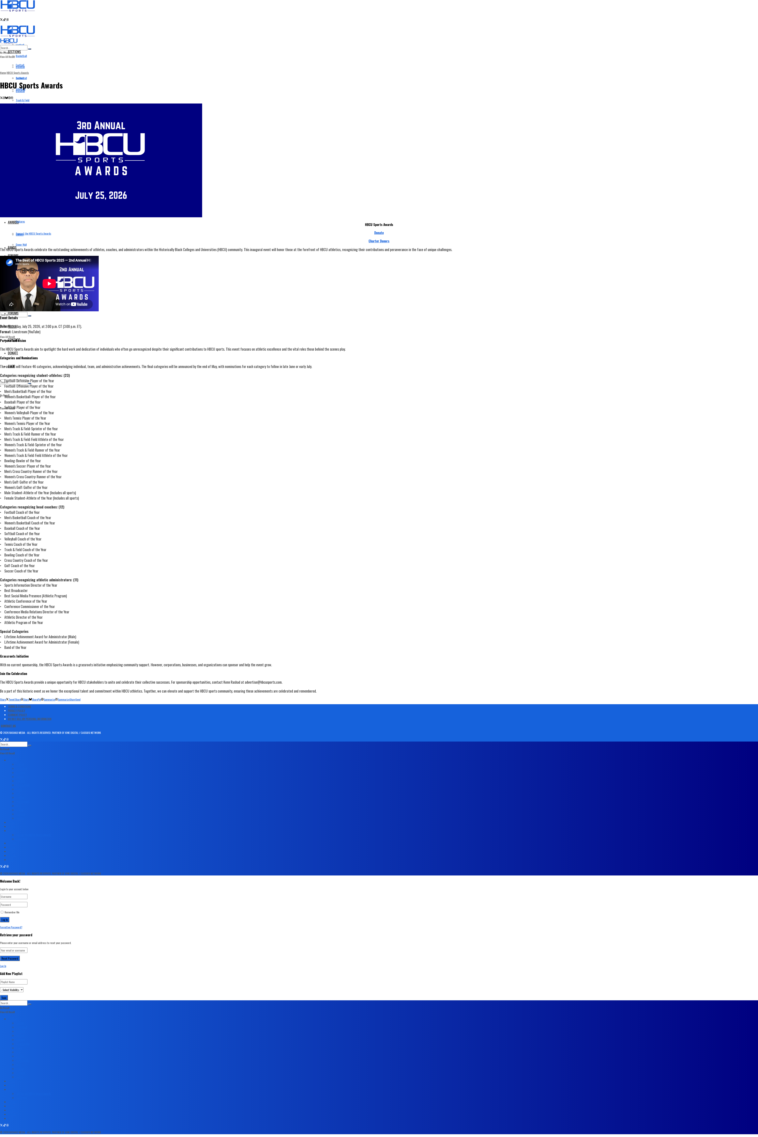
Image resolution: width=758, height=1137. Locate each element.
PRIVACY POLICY (16, 710)
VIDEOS (12, 826)
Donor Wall (21, 244)
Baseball (20, 91)
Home (3, 73)
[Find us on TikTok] (4, 20)
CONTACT (13, 851)
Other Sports (22, 801)
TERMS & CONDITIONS (19, 706)
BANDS (11, 822)
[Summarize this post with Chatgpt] (9, 98)
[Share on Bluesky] (6, 98)
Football (20, 45)
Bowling (20, 797)
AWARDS (12, 830)
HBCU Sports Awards (18, 73)
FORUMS (13, 313)
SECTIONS (14, 51)
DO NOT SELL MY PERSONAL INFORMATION (29, 719)
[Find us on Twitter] (1, 20)
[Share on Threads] (4, 98)
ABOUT (11, 847)
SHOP (11, 859)
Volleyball (20, 781)
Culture (19, 234)
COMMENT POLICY (17, 715)
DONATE (13, 352)
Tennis (19, 789)
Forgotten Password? (11, 927)
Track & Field (22, 785)
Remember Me (12, 912)
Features (20, 221)
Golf (18, 793)
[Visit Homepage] (18, 9)
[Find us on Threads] (7, 20)
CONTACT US (8, 726)
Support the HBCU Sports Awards (33, 233)
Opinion (19, 810)
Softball (20, 777)
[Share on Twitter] (1, 98)
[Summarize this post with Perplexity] (12, 98)
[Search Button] (29, 315)
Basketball (21, 56)
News (18, 806)
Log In (3, 966)
